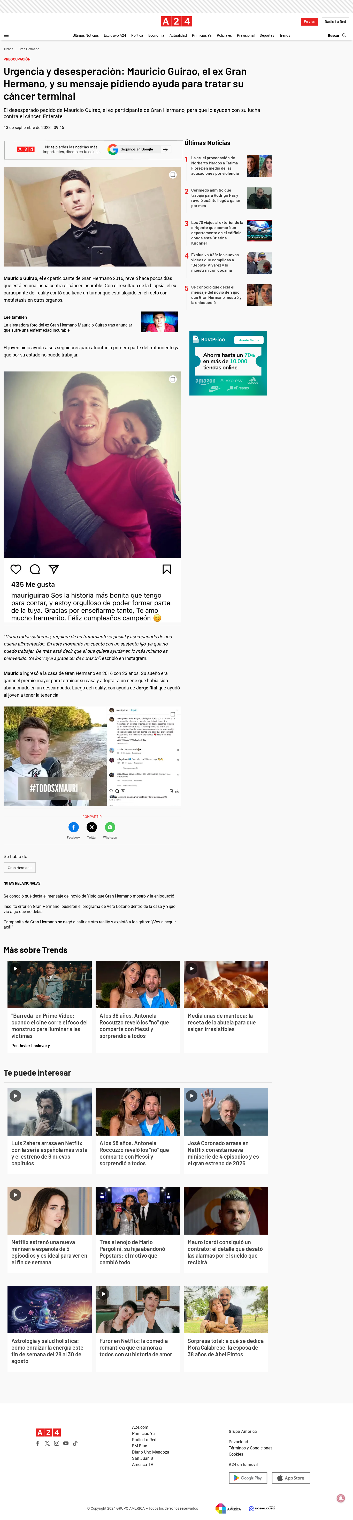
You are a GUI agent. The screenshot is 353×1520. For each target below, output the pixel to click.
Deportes (267, 35)
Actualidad (178, 35)
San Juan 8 (142, 1458)
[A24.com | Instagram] (56, 1443)
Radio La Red (335, 22)
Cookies (236, 1454)
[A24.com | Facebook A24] (38, 1443)
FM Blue (139, 1445)
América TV (142, 1464)
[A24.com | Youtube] (65, 1443)
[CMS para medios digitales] (258, 1508)
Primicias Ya (202, 35)
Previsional (246, 35)
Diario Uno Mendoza (150, 1452)
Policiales (224, 35)
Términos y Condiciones (250, 1448)
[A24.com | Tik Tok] (75, 1443)
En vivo (309, 22)
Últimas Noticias (86, 35)
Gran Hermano (29, 49)
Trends (284, 35)
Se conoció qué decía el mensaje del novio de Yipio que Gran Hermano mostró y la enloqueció (89, 896)
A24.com (140, 1427)
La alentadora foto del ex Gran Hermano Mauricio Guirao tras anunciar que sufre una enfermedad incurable (68, 328)
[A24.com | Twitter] (47, 1443)
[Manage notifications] (341, 1498)
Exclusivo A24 (115, 35)
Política (137, 35)
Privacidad (238, 1441)
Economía (156, 35)
